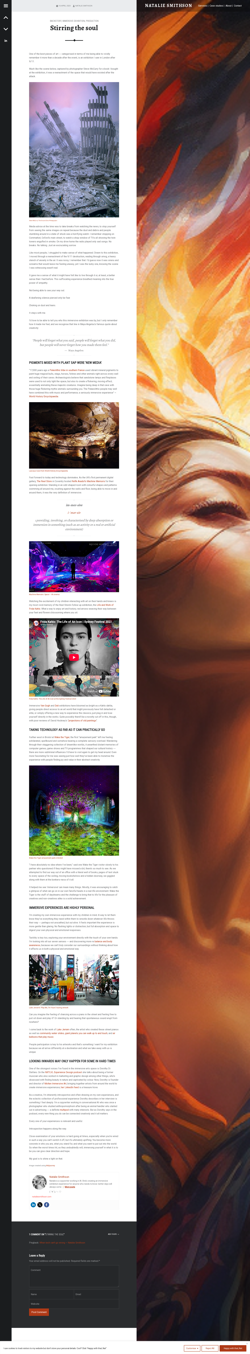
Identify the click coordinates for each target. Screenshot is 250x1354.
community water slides (52, 1033)
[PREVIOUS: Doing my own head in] (6, 29)
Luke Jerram (63, 1029)
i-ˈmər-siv (74, 513)
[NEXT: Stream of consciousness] (6, 17)
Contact (238, 5)
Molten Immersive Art (55, 1083)
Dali (57, 705)
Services (202, 5)
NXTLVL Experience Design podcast (63, 1072)
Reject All (210, 1348)
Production (92, 21)
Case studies (216, 5)
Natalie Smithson (83, 6)
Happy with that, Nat (233, 1348)
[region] (125, 1347)
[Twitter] (40, 1204)
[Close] (247, 1343)
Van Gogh (45, 705)
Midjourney (50, 1166)
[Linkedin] (33, 1204)
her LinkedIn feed (70, 1087)
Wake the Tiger (61, 737)
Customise (191, 1348)
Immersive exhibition (73, 21)
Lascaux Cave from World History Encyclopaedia (48, 471)
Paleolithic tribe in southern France (67, 370)
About (228, 5)
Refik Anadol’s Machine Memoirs (88, 481)
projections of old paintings (82, 720)
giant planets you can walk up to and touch (86, 1033)
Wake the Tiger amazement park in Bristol (46, 858)
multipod (64, 1109)
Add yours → (113, 1234)
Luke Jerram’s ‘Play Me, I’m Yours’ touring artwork (48, 1008)
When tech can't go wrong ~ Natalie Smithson (62, 1242)
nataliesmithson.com (41, 1196)
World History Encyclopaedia (43, 396)
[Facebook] (46, 1204)
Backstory (55, 21)
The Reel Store (44, 481)
